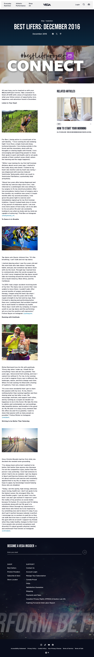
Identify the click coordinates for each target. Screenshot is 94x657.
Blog (42, 20)
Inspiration (49, 20)
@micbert (5, 417)
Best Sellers (11, 568)
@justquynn (27, 313)
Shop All (31, 5)
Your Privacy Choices (54, 648)
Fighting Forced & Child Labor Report (40, 603)
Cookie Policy (42, 648)
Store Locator (12, 579)
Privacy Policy (31, 648)
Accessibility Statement (18, 648)
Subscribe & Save (13, 576)
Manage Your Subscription (36, 576)
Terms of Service (68, 648)
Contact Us (30, 568)
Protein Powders (13, 572)
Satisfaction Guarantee (34, 587)
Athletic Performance (21, 5)
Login (77, 4)
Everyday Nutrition (7, 5)
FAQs (28, 583)
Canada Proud (31, 579)
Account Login (31, 572)
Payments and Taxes (33, 595)
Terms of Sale (79, 648)
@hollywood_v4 (8, 215)
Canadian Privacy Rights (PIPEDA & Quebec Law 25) (46, 599)
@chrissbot (6, 531)
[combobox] (47, 653)
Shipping (29, 591)
